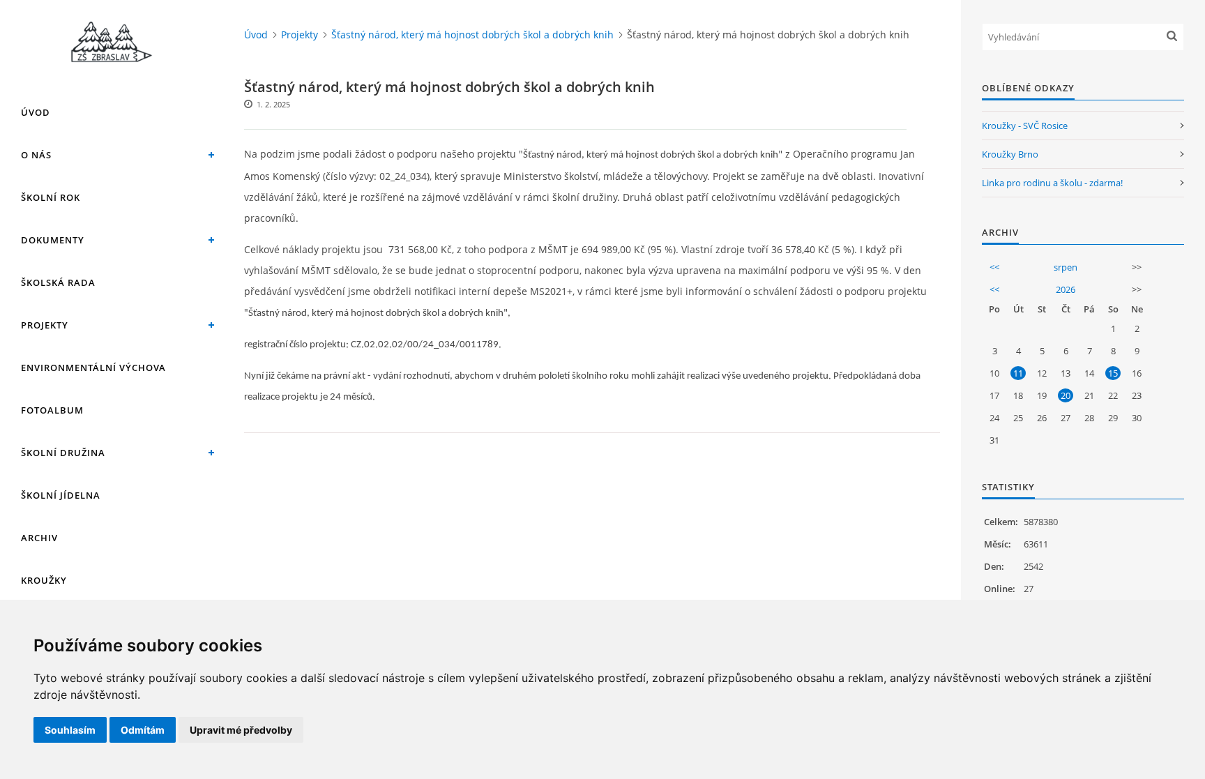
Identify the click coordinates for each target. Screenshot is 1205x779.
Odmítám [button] (143, 730)
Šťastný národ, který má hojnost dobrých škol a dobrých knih (472, 34)
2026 (1065, 289)
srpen (1065, 267)
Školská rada (58, 282)
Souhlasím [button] (70, 730)
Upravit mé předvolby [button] (241, 730)
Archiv (39, 537)
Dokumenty (52, 240)
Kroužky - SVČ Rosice (1025, 125)
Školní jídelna (60, 495)
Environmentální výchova (93, 367)
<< (994, 267)
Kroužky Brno (1010, 154)
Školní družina (63, 452)
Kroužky (44, 580)
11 (1018, 373)
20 (1065, 395)
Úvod (35, 112)
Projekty (44, 325)
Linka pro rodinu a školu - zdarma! (1052, 182)
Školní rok (50, 197)
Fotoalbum (52, 410)
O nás (36, 155)
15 (1113, 373)
